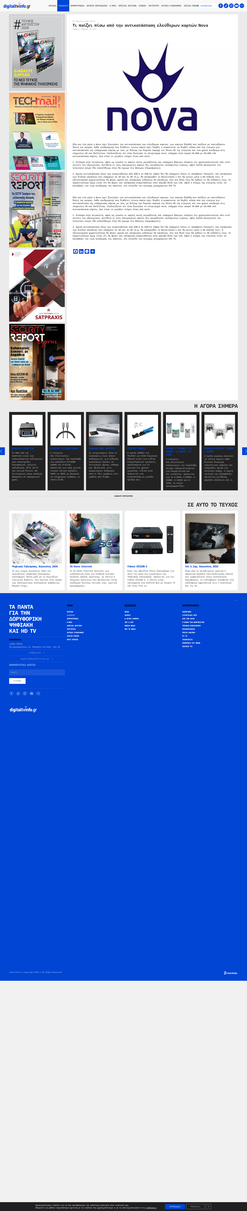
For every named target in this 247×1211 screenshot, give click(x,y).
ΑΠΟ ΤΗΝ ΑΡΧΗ (188, 618)
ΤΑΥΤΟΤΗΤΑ (153, 5)
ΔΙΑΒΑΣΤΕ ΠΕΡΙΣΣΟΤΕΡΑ (123, 496)
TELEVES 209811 (136, 448)
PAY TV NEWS (130, 629)
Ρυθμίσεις (195, 1206)
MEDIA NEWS (130, 625)
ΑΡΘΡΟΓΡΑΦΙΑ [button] (77, 5)
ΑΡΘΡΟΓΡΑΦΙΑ (72, 618)
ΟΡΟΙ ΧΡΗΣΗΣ (72, 639)
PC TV (184, 636)
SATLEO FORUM (191, 5)
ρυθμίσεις (151, 1208)
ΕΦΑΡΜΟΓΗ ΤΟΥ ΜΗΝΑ (191, 643)
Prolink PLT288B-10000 (64, 448)
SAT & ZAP (129, 622)
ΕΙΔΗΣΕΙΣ (71, 615)
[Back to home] (17, 5)
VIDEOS (142, 5)
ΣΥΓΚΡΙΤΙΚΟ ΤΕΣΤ (189, 615)
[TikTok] (226, 5)
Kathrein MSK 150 (23, 448)
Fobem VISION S (137, 567)
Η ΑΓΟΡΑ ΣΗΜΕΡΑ (132, 618)
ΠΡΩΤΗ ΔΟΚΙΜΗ (188, 632)
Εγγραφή (17, 681)
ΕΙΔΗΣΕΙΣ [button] (63, 5)
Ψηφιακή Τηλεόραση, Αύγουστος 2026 (35, 567)
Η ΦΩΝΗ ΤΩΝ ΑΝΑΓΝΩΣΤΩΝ (193, 622)
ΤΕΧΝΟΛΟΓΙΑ (187, 639)
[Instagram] (231, 5)
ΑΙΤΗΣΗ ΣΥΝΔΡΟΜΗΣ (171, 5)
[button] (236, 600)
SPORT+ (128, 615)
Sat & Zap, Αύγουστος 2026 (201, 567)
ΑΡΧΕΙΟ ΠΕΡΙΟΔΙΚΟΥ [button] (97, 5)
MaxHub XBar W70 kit (102, 448)
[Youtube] (236, 5)
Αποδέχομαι (175, 1206)
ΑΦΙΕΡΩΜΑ (186, 611)
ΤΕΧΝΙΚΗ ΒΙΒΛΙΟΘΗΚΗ (191, 625)
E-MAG (113, 5)
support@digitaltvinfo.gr (34, 658)
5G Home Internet (81, 567)
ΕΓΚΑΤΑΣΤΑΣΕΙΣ (188, 629)
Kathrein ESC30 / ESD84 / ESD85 (219, 450)
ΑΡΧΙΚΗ (52, 5)
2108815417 (35, 652)
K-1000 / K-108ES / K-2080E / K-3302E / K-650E (179, 451)
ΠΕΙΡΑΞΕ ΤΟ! (187, 646)
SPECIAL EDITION (127, 5)
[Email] (242, 5)
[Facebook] (220, 5)
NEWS (127, 611)
